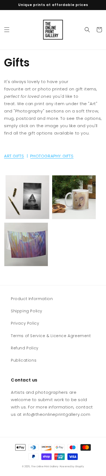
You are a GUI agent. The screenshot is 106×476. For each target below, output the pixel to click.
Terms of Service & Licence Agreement (51, 335)
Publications (23, 360)
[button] (7, 30)
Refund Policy (25, 348)
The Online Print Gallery (45, 466)
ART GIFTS (14, 156)
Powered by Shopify (72, 466)
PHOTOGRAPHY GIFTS (51, 156)
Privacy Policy (25, 323)
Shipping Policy (26, 311)
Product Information (32, 298)
